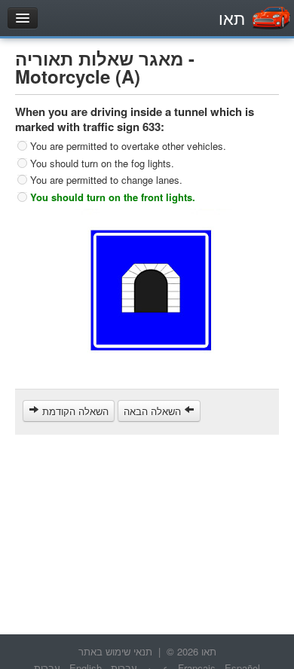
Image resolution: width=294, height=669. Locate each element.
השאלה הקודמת (74, 411)
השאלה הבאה (154, 411)
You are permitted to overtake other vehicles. (128, 146)
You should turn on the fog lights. (102, 162)
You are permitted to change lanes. (106, 180)
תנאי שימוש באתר (115, 651)
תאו (232, 17)
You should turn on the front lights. (112, 196)
